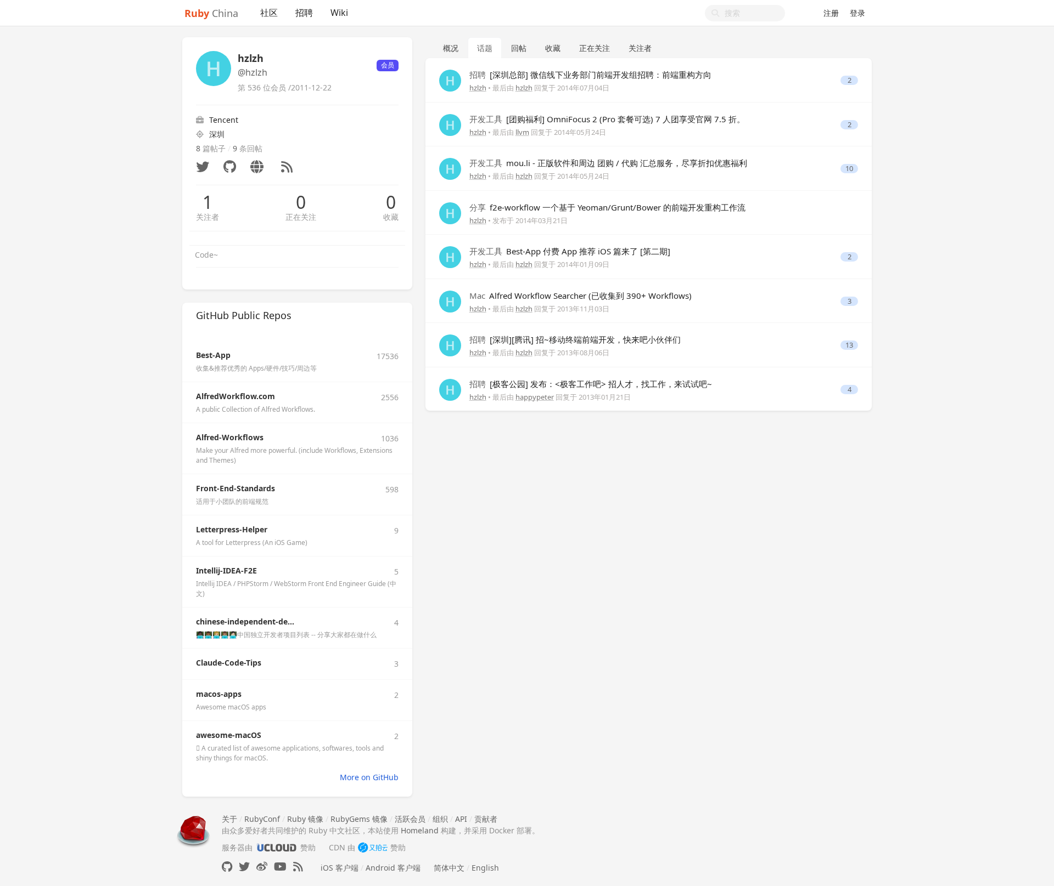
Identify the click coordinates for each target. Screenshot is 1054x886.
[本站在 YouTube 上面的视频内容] (280, 866)
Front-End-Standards (235, 488)
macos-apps (219, 694)
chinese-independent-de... (245, 621)
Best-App (213, 355)
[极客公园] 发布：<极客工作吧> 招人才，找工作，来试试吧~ (590, 383)
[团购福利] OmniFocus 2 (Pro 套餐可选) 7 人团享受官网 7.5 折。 (607, 118)
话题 (484, 48)
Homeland (420, 830)
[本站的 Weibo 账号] (261, 866)
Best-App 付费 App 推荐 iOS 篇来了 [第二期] (569, 251)
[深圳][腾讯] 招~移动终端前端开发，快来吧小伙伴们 (575, 339)
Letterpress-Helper (231, 529)
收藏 (391, 217)
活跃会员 (410, 819)
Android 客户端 (393, 867)
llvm (522, 132)
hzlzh (477, 88)
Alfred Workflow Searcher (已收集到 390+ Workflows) (580, 295)
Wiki (339, 13)
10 (849, 168)
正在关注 (300, 217)
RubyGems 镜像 (359, 819)
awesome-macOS (228, 735)
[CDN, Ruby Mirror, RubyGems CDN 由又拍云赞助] (372, 847)
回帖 (518, 48)
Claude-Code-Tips (228, 662)
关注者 (207, 217)
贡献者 (485, 819)
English (485, 867)
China (211, 13)
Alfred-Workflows (230, 437)
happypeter (534, 397)
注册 (831, 13)
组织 (440, 819)
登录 (857, 13)
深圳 (217, 134)
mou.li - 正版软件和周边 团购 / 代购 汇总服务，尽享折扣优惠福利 (608, 162)
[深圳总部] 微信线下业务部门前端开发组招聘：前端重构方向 (590, 74)
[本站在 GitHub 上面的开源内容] (227, 866)
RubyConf (262, 819)
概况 (450, 48)
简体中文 (449, 867)
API (461, 819)
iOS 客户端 (339, 867)
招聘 (304, 13)
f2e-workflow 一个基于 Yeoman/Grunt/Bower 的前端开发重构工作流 (607, 207)
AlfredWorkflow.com (235, 396)
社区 (269, 13)
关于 (229, 819)
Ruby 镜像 (305, 819)
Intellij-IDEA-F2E (226, 570)
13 (849, 345)
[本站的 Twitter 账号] (244, 866)
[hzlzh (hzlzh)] (450, 80)
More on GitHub (369, 777)
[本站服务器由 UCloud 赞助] (276, 847)
